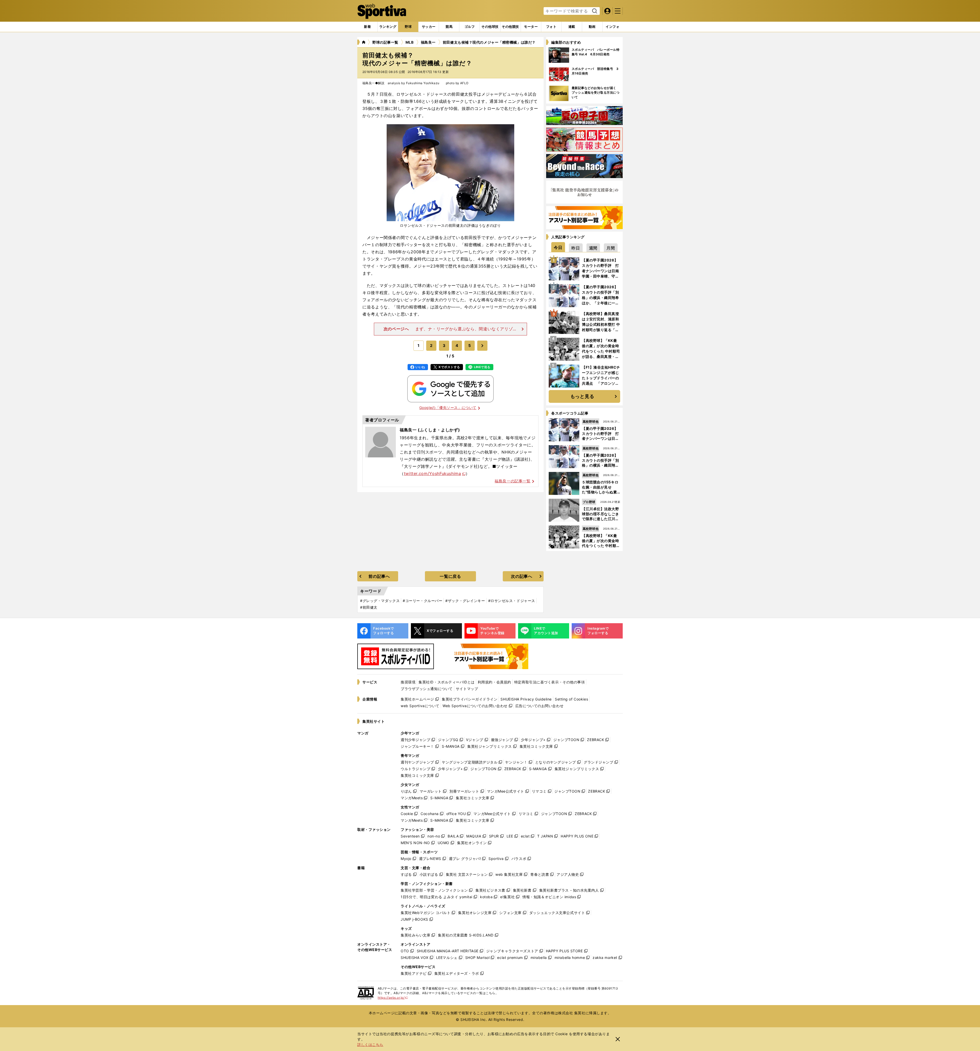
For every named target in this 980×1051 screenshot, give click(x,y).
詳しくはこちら (370, 1044)
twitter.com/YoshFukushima (432, 473)
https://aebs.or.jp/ (393, 997)
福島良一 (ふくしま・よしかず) (430, 429)
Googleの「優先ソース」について (447, 407)
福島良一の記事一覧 (512, 481)
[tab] (408, 27)
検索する (594, 11)
